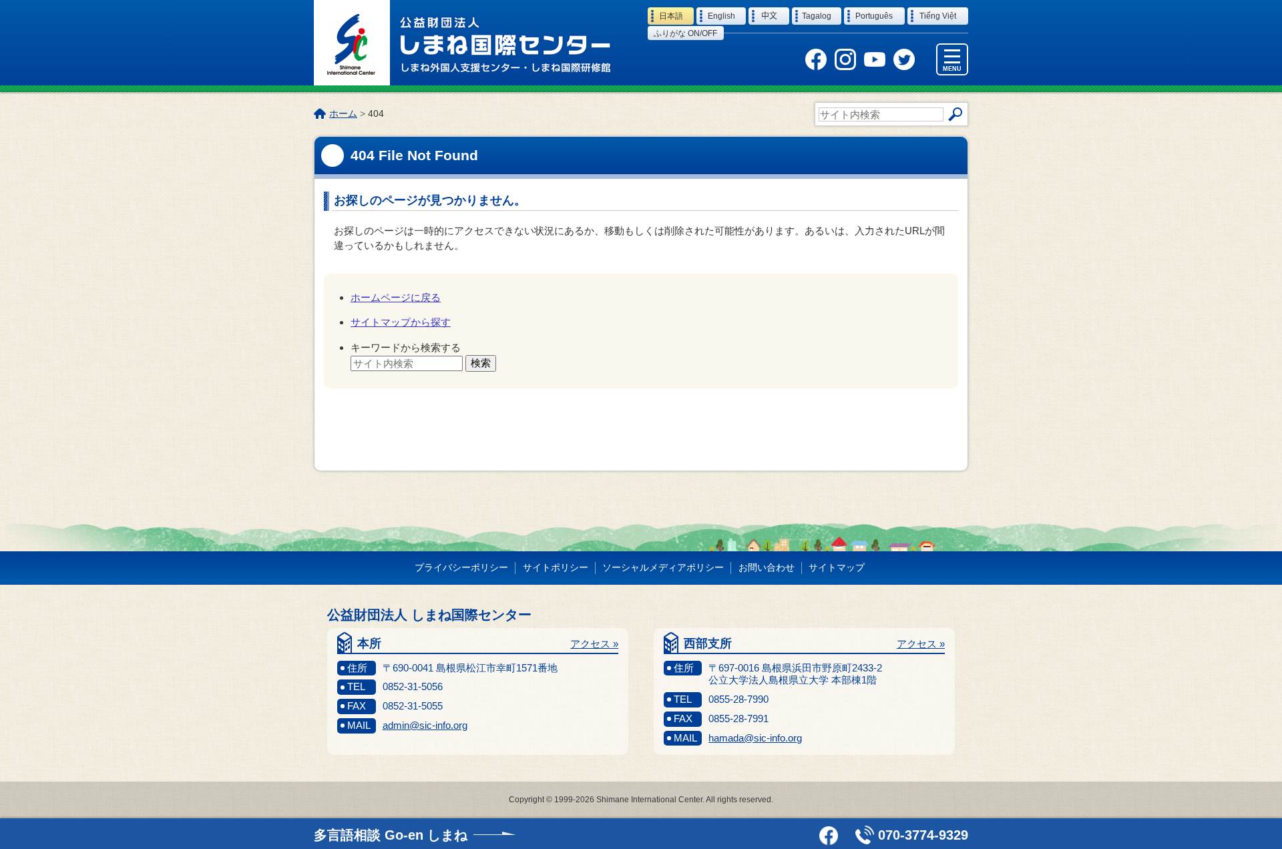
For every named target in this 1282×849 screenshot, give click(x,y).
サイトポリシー (555, 567)
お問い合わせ (766, 567)
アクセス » (594, 643)
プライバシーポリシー (461, 567)
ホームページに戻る (396, 297)
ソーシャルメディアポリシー (663, 567)
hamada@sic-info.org (755, 738)
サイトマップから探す (401, 322)
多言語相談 (390, 835)
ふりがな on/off (685, 33)
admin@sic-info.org (425, 725)
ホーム (343, 113)
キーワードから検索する (406, 347)
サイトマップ (837, 567)
